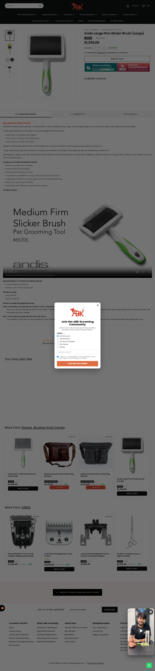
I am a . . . (61, 333)
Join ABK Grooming (77, 363)
